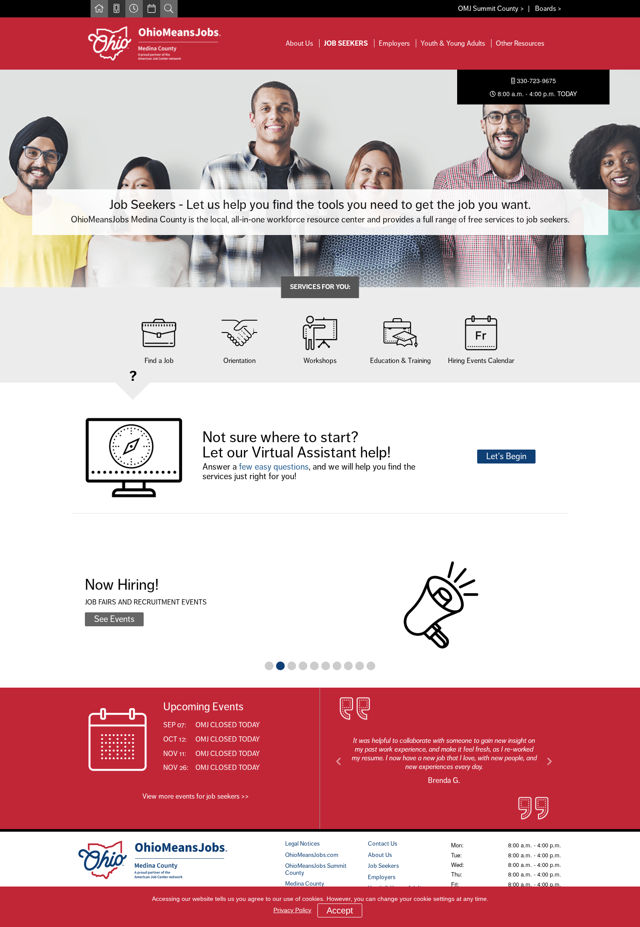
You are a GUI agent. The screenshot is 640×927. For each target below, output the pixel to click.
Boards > (548, 8)
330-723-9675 (535, 80)
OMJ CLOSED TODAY (227, 725)
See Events (114, 619)
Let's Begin (506, 456)
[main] (320, 450)
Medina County (304, 883)
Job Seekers (346, 43)
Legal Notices (302, 843)
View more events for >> (195, 796)
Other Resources (520, 43)
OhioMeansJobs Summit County (316, 869)
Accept (340, 910)
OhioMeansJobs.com (311, 854)
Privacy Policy (292, 910)
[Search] (169, 8)
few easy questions (274, 467)
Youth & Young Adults (453, 43)
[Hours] (134, 8)
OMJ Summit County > (491, 8)
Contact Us (382, 843)
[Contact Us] (116, 8)
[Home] (99, 8)
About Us (299, 43)
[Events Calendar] (151, 8)
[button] (338, 761)
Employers (394, 43)
